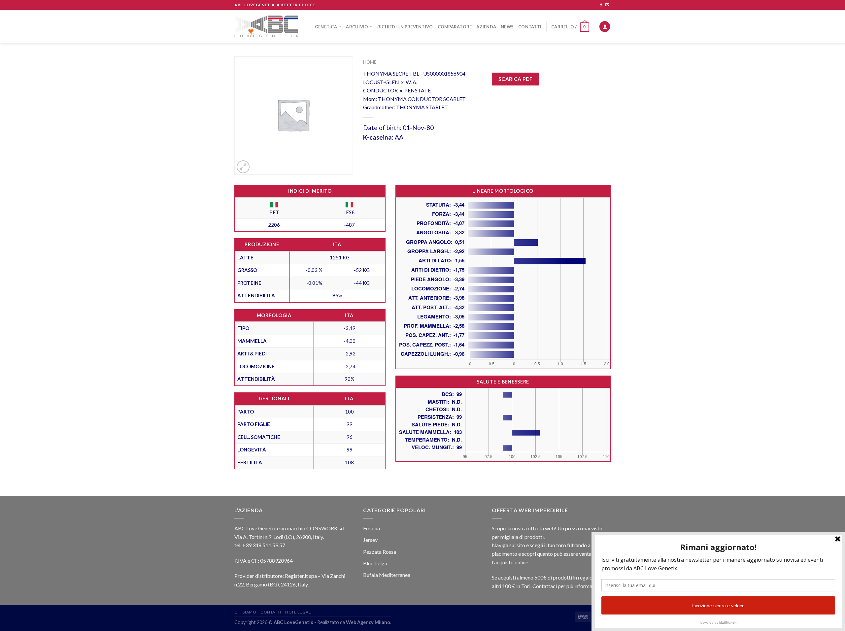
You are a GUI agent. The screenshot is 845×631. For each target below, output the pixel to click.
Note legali (298, 612)
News (507, 26)
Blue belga (375, 563)
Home (369, 62)
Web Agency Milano (368, 622)
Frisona (371, 528)
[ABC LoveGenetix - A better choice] (266, 26)
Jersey (370, 540)
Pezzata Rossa (379, 551)
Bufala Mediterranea (386, 575)
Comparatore (455, 26)
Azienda (486, 26)
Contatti (529, 26)
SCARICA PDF (515, 79)
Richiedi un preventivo (405, 26)
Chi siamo (245, 612)
